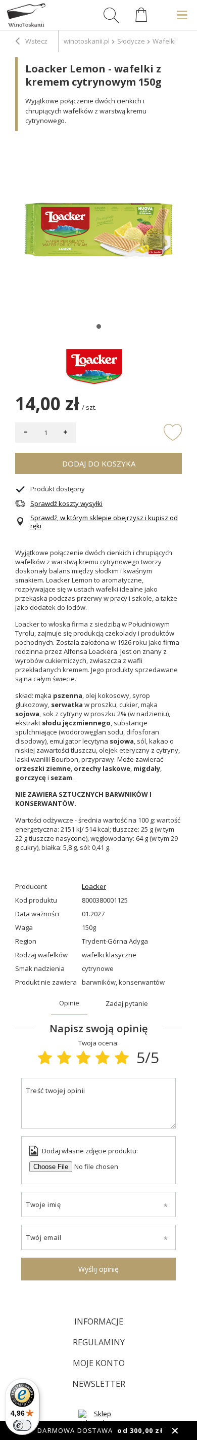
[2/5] (64, 1057)
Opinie (69, 1002)
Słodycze (131, 41)
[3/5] (83, 1057)
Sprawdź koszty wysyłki (66, 503)
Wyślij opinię (98, 1269)
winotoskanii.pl (87, 41)
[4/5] (102, 1057)
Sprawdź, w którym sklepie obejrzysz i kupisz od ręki (104, 522)
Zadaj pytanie (127, 1003)
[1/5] (45, 1057)
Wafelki (164, 41)
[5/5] (122, 1057)
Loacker (94, 886)
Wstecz (35, 41)
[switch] (22, 1425)
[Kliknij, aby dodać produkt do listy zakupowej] (173, 431)
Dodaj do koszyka (98, 463)
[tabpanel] (98, 230)
